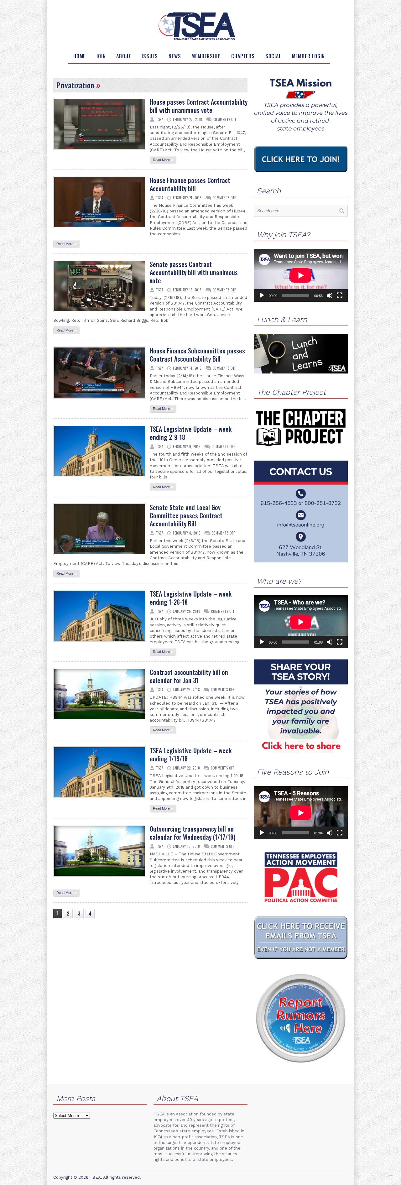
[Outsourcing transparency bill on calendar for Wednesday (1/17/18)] (99, 878)
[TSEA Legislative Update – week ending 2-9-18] (99, 479)
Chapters (242, 56)
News (175, 56)
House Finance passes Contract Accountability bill (190, 184)
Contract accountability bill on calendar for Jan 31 (189, 676)
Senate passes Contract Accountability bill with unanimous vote (194, 272)
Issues (150, 56)
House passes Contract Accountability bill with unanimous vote (198, 106)
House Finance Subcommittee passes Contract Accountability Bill (197, 354)
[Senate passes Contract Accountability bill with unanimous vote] (99, 314)
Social (273, 56)
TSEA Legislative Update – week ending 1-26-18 (191, 598)
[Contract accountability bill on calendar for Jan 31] (99, 722)
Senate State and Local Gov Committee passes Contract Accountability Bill (186, 515)
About (123, 56)
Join (101, 56)
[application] (301, 275)
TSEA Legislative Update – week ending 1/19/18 (191, 754)
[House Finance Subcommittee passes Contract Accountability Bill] (99, 400)
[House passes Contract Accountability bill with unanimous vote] (99, 151)
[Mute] (329, 295)
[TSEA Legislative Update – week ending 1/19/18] (99, 800)
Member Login (308, 56)
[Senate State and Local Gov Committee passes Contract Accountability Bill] (99, 557)
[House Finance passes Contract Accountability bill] (99, 230)
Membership (206, 56)
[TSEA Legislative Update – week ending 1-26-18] (99, 643)
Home (79, 56)
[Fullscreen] (339, 295)
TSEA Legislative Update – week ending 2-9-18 (191, 433)
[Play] (262, 295)
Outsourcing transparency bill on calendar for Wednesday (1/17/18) (193, 833)
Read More (163, 159)
